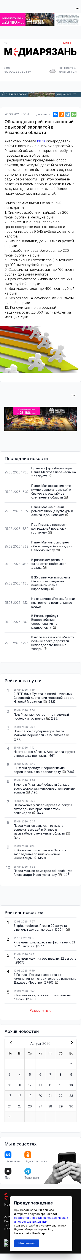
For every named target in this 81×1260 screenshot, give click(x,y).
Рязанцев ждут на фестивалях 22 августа (45, 958)
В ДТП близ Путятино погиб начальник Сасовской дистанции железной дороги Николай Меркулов (44, 697)
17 (9, 1096)
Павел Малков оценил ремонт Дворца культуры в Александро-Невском (52, 511)
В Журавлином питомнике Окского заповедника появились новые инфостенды (50, 583)
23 (71, 1096)
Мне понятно (26, 1243)
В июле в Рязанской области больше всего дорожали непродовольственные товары (53, 643)
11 (20, 1085)
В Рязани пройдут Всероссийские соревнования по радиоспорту (44, 621)
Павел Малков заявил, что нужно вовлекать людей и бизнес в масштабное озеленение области (51, 491)
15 (60, 1085)
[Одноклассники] (61, 114)
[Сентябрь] (71, 1043)
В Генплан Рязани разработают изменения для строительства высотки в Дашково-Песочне (45, 978)
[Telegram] (67, 114)
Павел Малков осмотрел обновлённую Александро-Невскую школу (52, 546)
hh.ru (41, 141)
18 (19, 1096)
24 (9, 1106)
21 (50, 1096)
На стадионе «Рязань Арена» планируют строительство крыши (53, 602)
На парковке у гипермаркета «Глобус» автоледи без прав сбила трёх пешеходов (43, 809)
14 (50, 1085)
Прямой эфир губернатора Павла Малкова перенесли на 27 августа (53, 472)
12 (30, 1085)
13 (40, 1085)
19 (30, 1096)
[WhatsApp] (73, 114)
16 (71, 1085)
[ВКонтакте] (55, 114)
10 (9, 1085)
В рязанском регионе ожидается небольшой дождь (48, 563)
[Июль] (10, 1043)
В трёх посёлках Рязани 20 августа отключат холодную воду (40, 927)
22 (61, 1096)
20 (40, 1096)
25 (20, 1106)
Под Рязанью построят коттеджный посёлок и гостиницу (49, 528)
